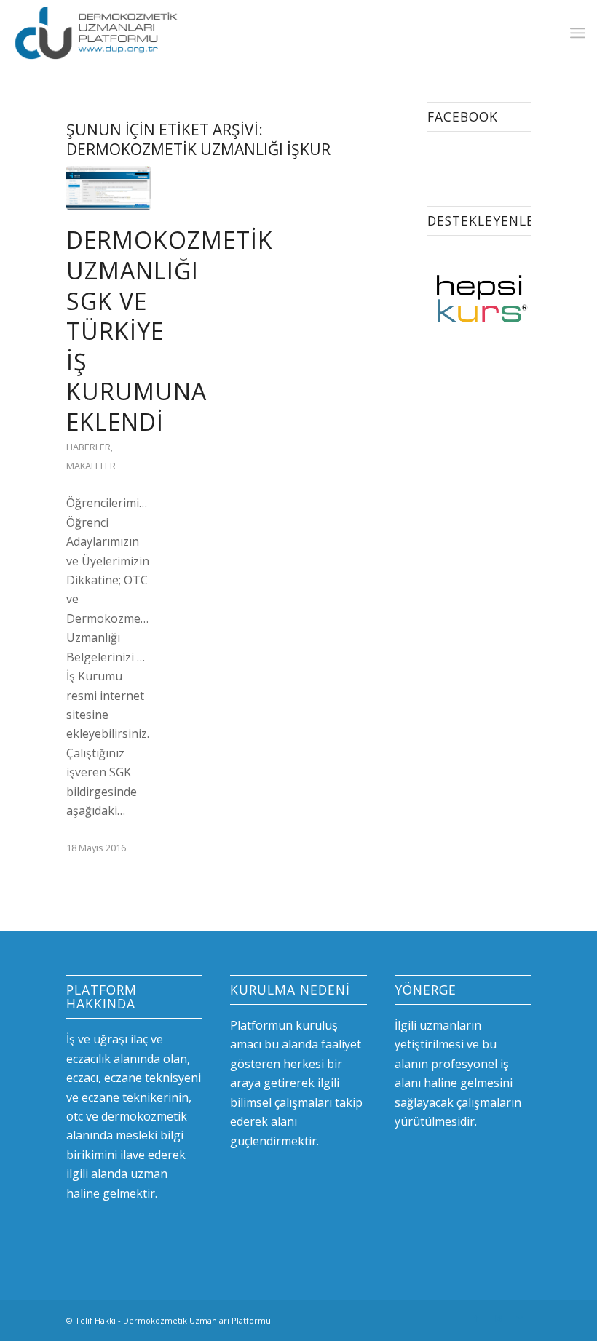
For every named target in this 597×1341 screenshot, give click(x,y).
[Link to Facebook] (476, 1318)
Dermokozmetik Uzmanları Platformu (197, 1320)
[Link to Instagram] (498, 1318)
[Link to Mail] (520, 1318)
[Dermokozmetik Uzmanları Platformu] (96, 32)
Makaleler (91, 465)
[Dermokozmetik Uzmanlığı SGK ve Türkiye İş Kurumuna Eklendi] (108, 188)
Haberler (88, 446)
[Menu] (577, 32)
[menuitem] (577, 32)
